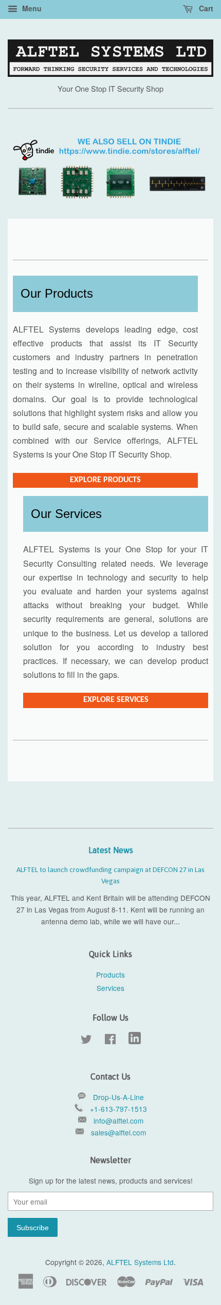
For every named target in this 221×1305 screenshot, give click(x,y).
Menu (31, 8)
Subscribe (32, 1228)
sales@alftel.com (118, 1132)
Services (110, 988)
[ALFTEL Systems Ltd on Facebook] (110, 1040)
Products (110, 974)
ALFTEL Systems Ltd (140, 1262)
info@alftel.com (118, 1120)
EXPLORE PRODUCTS (105, 480)
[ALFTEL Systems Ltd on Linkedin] (134, 1041)
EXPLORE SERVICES (116, 700)
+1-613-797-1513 (118, 1109)
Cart (205, 8)
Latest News (110, 850)
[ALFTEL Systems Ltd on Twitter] (86, 1040)
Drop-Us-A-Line (118, 1097)
